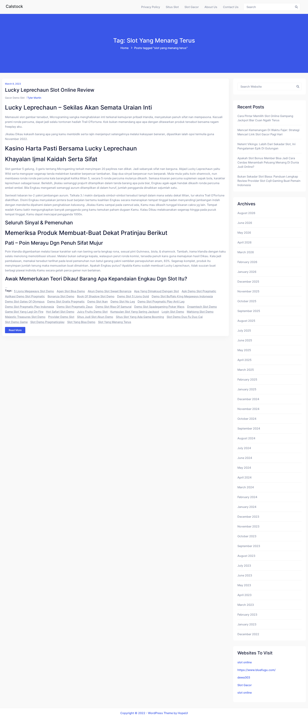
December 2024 (248, 399)
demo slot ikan (97, 301)
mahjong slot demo (200, 311)
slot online (244, 662)
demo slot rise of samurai (113, 306)
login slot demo (173, 311)
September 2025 (248, 311)
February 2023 (247, 614)
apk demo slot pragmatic (199, 291)
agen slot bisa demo (71, 291)
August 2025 (246, 320)
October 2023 (246, 536)
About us (210, 7)
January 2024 (246, 507)
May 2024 (244, 467)
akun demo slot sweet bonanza (109, 291)
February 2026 (247, 262)
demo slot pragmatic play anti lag (161, 301)
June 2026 (244, 223)
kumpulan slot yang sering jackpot (134, 311)
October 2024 (246, 418)
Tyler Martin (34, 97)
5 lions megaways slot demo (34, 291)
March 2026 (245, 252)
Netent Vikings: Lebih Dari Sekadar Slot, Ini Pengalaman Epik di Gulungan (266, 146)
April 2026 (244, 242)
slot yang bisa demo (81, 322)
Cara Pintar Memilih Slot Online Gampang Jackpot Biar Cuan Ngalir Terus (265, 118)
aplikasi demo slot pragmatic (25, 296)
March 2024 (245, 487)
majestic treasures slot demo (25, 317)
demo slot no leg (123, 301)
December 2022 (248, 634)
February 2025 (247, 379)
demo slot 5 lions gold (133, 296)
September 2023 (248, 546)
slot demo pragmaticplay (47, 322)
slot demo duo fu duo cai (185, 317)
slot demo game (16, 322)
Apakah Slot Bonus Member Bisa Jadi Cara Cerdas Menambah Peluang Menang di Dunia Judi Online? (268, 162)
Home (124, 48)
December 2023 (248, 516)
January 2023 (246, 624)
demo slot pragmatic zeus (75, 306)
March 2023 (245, 605)
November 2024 (248, 409)
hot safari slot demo (60, 311)
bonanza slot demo (61, 296)
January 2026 (246, 272)
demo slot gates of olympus (25, 301)
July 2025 (244, 330)
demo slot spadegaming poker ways (159, 306)
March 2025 (245, 369)
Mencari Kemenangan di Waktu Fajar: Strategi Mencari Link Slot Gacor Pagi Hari (268, 132)
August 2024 (246, 438)
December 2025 (248, 281)
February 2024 (247, 497)
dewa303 (243, 677)
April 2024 (244, 477)
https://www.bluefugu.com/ (256, 670)
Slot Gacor (191, 7)
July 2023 (244, 565)
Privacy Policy (150, 7)
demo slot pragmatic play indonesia (29, 306)
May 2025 (244, 350)
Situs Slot (172, 7)
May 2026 (244, 232)
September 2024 (248, 428)
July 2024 (244, 448)
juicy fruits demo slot (92, 311)
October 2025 (246, 301)
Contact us (230, 7)
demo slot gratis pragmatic (66, 301)
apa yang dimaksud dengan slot (156, 291)
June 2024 (244, 458)
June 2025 (244, 340)
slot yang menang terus (114, 322)
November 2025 (248, 291)
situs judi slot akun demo (95, 317)
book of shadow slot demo (95, 296)
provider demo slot (61, 317)
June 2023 (244, 575)
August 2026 (246, 213)
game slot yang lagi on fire (24, 311)
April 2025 (244, 360)
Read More (15, 330)
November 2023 (248, 526)
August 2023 (246, 556)
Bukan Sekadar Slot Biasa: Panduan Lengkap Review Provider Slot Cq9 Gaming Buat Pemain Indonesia (269, 181)
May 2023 (244, 585)
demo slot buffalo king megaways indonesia (182, 296)
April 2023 (244, 595)
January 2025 (246, 389)
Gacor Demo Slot (15, 97)
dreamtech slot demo (202, 306)
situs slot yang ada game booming (140, 317)
